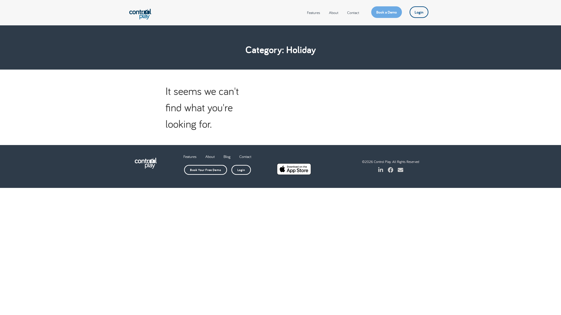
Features (313, 12)
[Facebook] (391, 170)
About (333, 12)
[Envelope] (400, 170)
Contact (353, 12)
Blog (227, 156)
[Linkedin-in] (381, 170)
